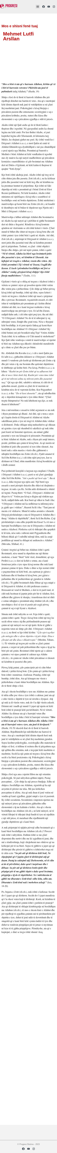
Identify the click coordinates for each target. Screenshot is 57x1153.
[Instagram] (53, 6)
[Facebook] (43, 6)
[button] (38, 7)
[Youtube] (48, 6)
